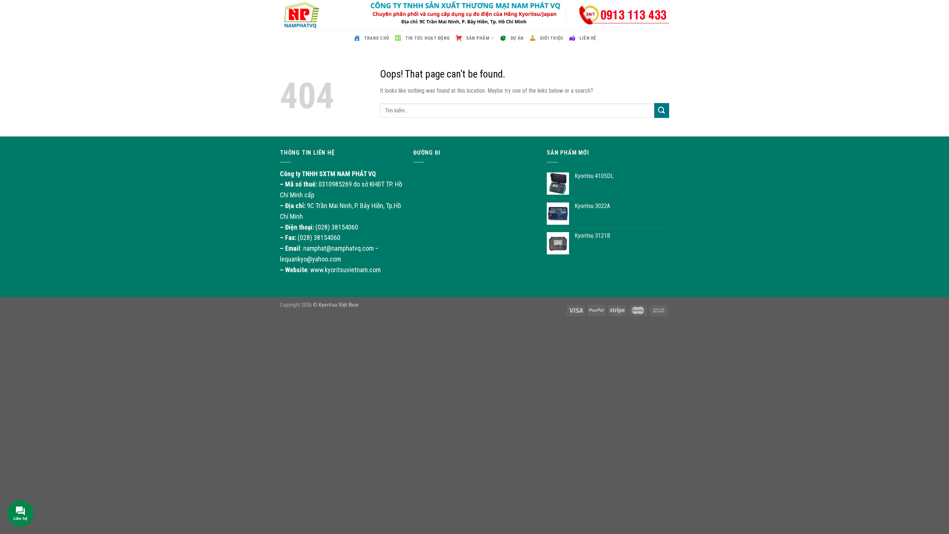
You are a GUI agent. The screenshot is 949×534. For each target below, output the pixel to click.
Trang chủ (376, 38)
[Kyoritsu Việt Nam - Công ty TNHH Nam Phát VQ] (317, 15)
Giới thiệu (551, 38)
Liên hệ (587, 38)
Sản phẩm (477, 38)
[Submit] (661, 110)
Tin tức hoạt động (427, 38)
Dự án (516, 38)
